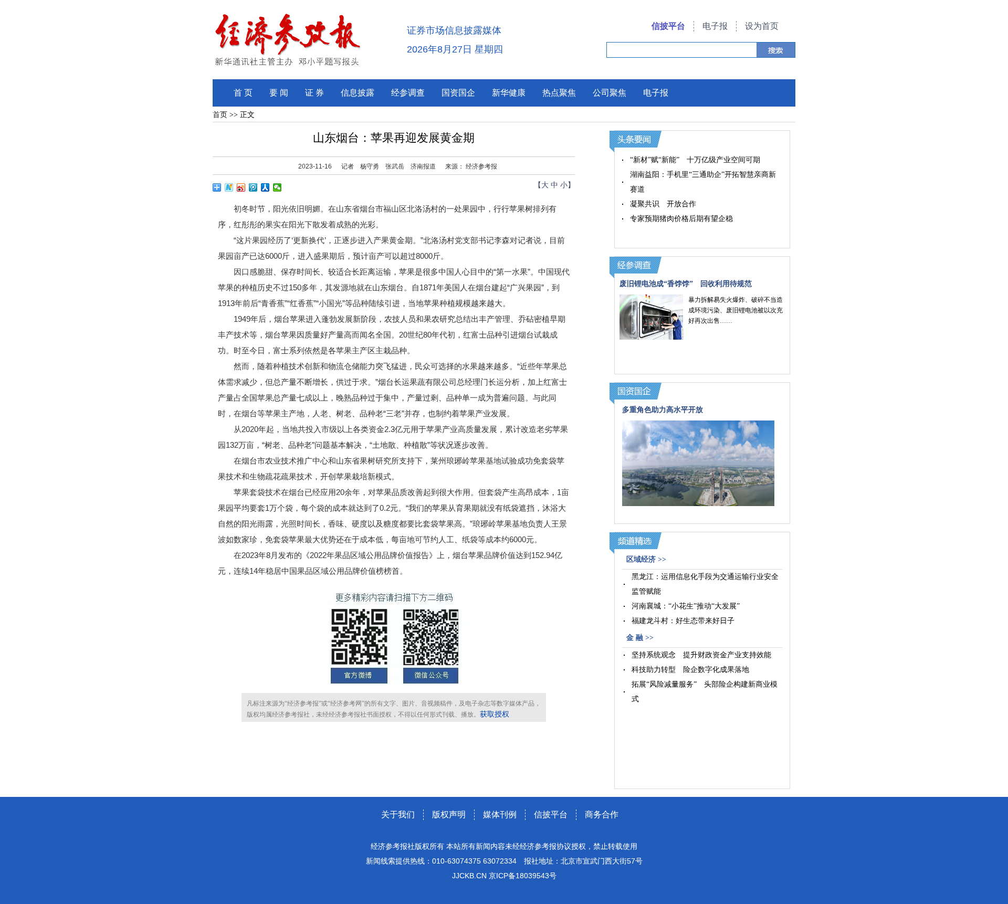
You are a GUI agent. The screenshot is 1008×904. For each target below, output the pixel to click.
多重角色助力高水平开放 (662, 410)
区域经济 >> (646, 559)
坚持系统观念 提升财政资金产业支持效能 (701, 655)
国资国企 (458, 92)
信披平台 (668, 26)
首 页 (243, 92)
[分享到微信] (277, 187)
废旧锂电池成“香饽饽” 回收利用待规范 (686, 284)
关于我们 (398, 814)
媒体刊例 (500, 814)
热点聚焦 (559, 92)
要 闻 (278, 92)
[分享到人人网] (265, 187)
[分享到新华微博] (229, 187)
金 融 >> (640, 638)
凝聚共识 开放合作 (663, 204)
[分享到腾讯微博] (253, 187)
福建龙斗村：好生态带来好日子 (683, 621)
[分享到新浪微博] (241, 187)
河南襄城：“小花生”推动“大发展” (686, 606)
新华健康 (509, 92)
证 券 (314, 92)
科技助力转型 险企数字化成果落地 (690, 670)
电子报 (715, 26)
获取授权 (494, 714)
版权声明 (449, 814)
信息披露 (357, 92)
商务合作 (601, 814)
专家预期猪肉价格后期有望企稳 (681, 219)
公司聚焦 (609, 92)
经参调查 (408, 92)
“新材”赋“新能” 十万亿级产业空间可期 (695, 160)
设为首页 (762, 26)
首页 (220, 115)
